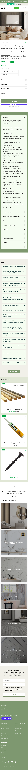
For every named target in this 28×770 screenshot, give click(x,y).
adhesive (13, 191)
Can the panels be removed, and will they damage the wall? (13, 340)
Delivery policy (19, 493)
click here (9, 207)
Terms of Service (19, 731)
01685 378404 (7, 713)
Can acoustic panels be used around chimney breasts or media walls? (12, 290)
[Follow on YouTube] (12, 762)
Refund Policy (18, 728)
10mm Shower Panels (16, 569)
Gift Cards (3, 745)
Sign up (14, 694)
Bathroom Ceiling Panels (14, 650)
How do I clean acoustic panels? (11, 363)
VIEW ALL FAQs (14, 371)
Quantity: (3, 93)
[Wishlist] (23, 8)
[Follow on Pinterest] (9, 762)
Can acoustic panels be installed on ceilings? (11, 278)
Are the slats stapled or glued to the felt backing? (13, 334)
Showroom (3, 750)
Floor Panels (17, 623)
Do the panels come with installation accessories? (12, 352)
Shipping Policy (18, 726)
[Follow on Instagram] (5, 762)
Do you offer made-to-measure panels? (12, 358)
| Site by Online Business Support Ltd (18, 766)
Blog (2, 747)
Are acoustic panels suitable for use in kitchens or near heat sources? (12, 284)
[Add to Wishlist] (25, 43)
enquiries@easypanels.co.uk (10, 715)
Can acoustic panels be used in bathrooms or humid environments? (13, 272)
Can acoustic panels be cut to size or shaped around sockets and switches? (12, 328)
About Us (3, 755)
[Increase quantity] (8, 96)
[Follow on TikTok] (15, 762)
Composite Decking (5, 735)
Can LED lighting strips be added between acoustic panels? (13, 315)
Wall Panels (4, 731)
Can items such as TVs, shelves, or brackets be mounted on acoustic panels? (13, 321)
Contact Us (3, 757)
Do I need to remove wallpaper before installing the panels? (12, 346)
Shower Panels (4, 726)
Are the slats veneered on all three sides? (13, 266)
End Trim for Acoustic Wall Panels (14, 410)
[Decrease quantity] (3, 96)
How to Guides (4, 738)
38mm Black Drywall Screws (16, 58)
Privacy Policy (18, 733)
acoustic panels (4, 56)
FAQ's (2, 752)
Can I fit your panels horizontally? (11, 305)
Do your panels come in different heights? (13, 310)
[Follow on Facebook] (2, 762)
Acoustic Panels (14, 516)
